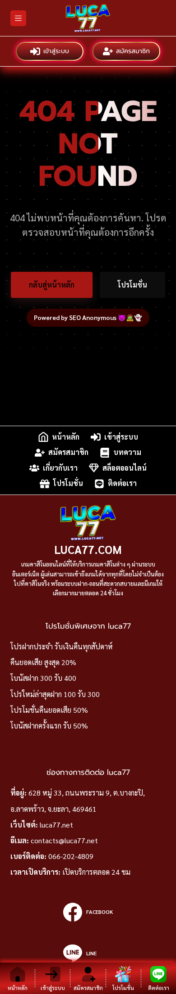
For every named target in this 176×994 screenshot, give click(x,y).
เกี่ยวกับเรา (60, 467)
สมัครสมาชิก (133, 51)
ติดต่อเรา (122, 483)
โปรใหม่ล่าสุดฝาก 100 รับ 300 (55, 694)
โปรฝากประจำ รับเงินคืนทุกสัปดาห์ (61, 646)
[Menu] (18, 18)
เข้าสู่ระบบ (56, 51)
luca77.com (88, 549)
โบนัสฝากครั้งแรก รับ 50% (49, 725)
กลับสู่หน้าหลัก (51, 284)
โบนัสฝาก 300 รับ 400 (43, 678)
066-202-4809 (70, 856)
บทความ (127, 452)
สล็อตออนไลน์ (124, 467)
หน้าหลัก (65, 436)
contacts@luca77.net (64, 840)
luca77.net (56, 824)
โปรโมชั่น (132, 284)
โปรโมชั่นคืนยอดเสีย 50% (49, 710)
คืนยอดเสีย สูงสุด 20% (43, 662)
